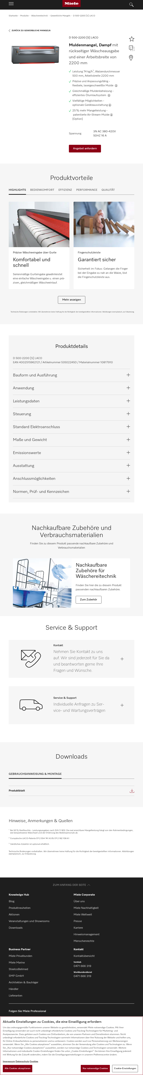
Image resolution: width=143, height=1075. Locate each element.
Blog (11, 901)
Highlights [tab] (17, 190)
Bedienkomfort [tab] (42, 190)
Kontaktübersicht (84, 956)
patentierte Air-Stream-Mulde (91, 114)
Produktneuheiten (20, 908)
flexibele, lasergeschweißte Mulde (93, 85)
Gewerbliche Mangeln (60, 16)
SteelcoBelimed (18, 969)
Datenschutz (22, 1061)
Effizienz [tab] (65, 190)
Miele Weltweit (83, 914)
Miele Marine (17, 962)
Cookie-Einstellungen (125, 1068)
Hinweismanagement (87, 934)
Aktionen (14, 914)
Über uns (79, 901)
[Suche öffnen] (131, 5)
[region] (71, 1045)
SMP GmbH (16, 976)
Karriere (78, 928)
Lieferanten (15, 995)
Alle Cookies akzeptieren (17, 1068)
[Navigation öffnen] (11, 4)
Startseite (13, 16)
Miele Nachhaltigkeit (86, 908)
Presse (78, 921)
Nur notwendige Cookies (95, 1068)
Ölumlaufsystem (96, 95)
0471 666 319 (82, 966)
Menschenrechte (84, 941)
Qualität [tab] (108, 190)
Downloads (16, 928)
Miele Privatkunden (20, 956)
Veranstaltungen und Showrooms (29, 921)
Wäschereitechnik (39, 16)
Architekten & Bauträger (23, 982)
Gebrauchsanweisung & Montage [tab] (35, 774)
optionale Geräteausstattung (90, 105)
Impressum (9, 1061)
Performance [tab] (86, 190)
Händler (13, 989)
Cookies (34, 1061)
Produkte (24, 16)
